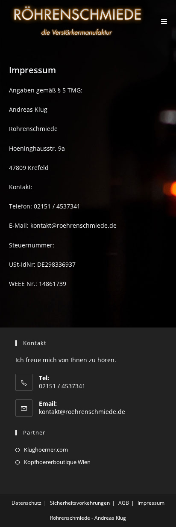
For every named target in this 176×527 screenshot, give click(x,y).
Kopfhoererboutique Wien (57, 462)
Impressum (151, 502)
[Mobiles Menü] (164, 21)
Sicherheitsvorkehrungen (80, 502)
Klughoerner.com (46, 449)
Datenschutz (26, 502)
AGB (123, 502)
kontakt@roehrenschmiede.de (82, 412)
